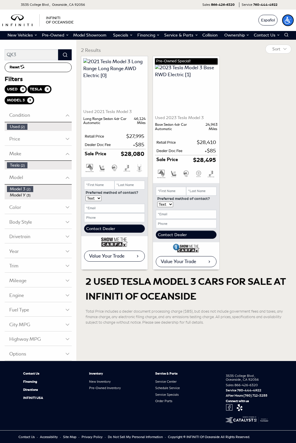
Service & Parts (166, 373)
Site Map (70, 437)
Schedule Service (167, 388)
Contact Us (31, 373)
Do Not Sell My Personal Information (136, 437)
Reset (15, 67)
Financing (30, 382)
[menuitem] (39, 127)
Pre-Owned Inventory (105, 388)
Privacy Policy (92, 437)
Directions (30, 390)
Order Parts (163, 401)
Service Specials (167, 395)
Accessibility (49, 437)
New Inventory (100, 382)
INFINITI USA (33, 398)
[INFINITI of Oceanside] (38, 19)
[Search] (65, 54)
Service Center (166, 382)
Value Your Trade (107, 256)
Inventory (96, 373)
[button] (288, 20)
